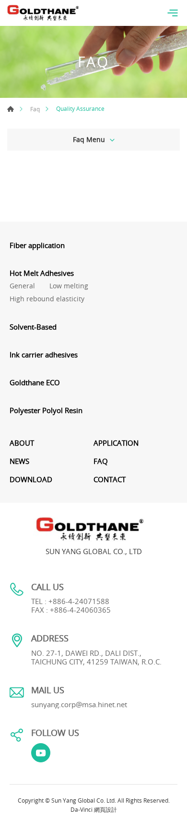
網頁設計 (105, 809)
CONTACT (110, 479)
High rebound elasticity (47, 299)
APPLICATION (116, 443)
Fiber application (37, 245)
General (22, 286)
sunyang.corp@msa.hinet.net (79, 704)
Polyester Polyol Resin (46, 410)
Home (10, 109)
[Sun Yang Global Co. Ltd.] (43, 13)
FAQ (101, 461)
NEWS (19, 461)
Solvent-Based (33, 326)
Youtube (40, 752)
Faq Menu (89, 139)
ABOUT (22, 443)
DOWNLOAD (31, 479)
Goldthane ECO (35, 382)
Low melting (68, 286)
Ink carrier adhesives (44, 354)
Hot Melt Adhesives (42, 273)
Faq (35, 109)
